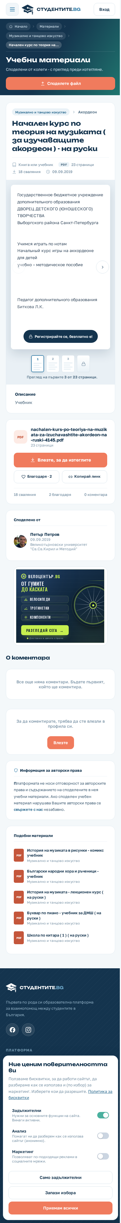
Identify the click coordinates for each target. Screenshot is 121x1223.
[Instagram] (28, 1029)
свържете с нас (28, 809)
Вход (104, 9)
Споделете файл (64, 83)
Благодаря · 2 (39, 476)
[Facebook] (12, 1029)
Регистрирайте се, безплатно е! (64, 336)
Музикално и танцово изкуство (36, 36)
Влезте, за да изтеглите (64, 459)
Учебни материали (48, 60)
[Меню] (12, 9)
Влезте (60, 742)
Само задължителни (61, 1177)
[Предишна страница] (18, 267)
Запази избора (60, 1192)
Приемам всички (60, 1207)
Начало (21, 26)
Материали (49, 26)
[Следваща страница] (102, 267)
